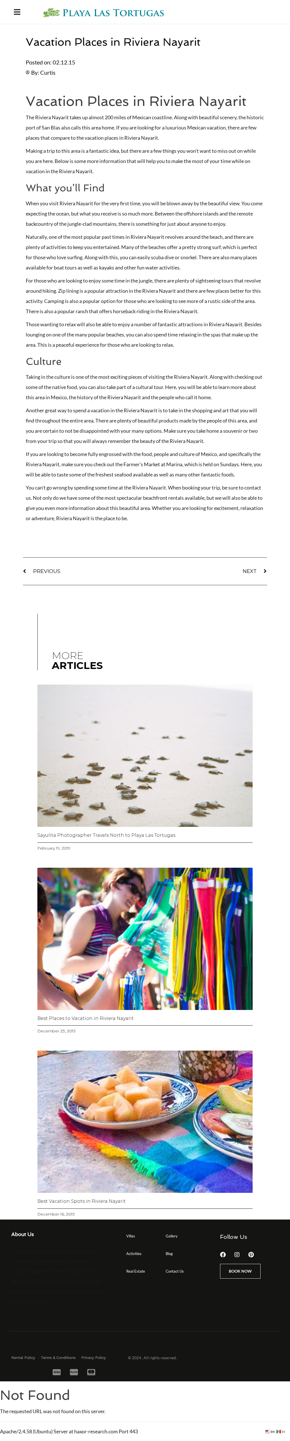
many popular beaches (99, 334)
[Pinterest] (251, 1255)
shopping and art (210, 410)
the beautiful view (219, 203)
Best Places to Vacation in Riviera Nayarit (85, 1018)
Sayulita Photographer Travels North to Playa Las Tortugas (106, 835)
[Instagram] (237, 1255)
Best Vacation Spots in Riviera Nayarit (81, 1201)
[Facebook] (223, 1255)
